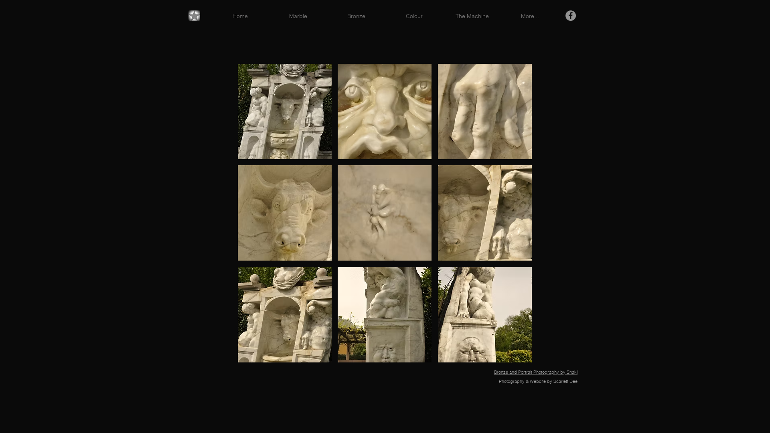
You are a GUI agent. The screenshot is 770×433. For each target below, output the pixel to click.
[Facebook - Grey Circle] (570, 15)
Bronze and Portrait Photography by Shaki (536, 372)
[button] (285, 111)
